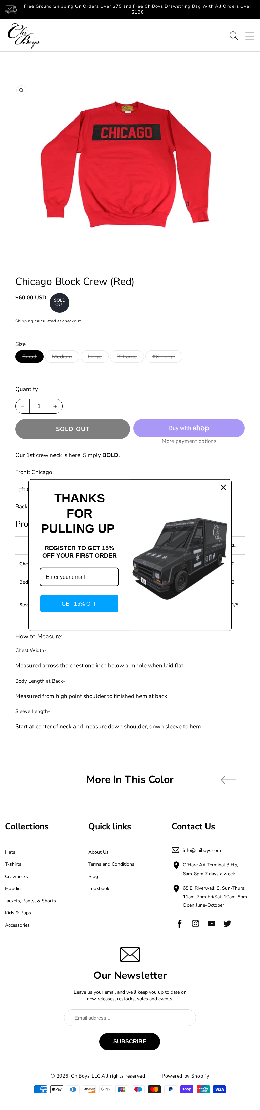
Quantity (26, 389)
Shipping (24, 321)
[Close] (223, 487)
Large (98, 358)
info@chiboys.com (202, 850)
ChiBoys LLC (86, 1076)
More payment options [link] (189, 441)
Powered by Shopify (185, 1076)
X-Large (130, 358)
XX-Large (167, 358)
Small (33, 358)
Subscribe (129, 1041)
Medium (65, 358)
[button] (233, 35)
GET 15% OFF (79, 604)
